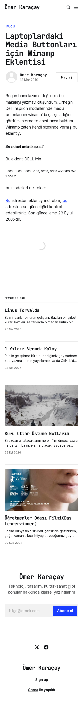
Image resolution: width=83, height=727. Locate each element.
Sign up (41, 679)
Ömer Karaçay (22, 7)
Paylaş (66, 77)
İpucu (10, 26)
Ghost (33, 690)
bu (64, 200)
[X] (37, 647)
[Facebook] (46, 647)
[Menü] (76, 7)
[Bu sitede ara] (68, 7)
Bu (8, 200)
